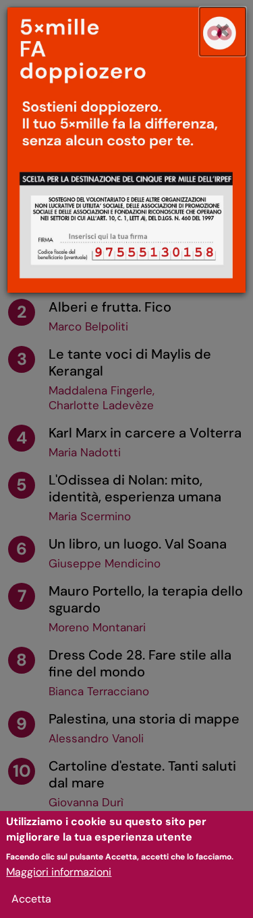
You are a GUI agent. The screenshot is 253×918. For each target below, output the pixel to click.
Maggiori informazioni (58, 872)
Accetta (31, 899)
